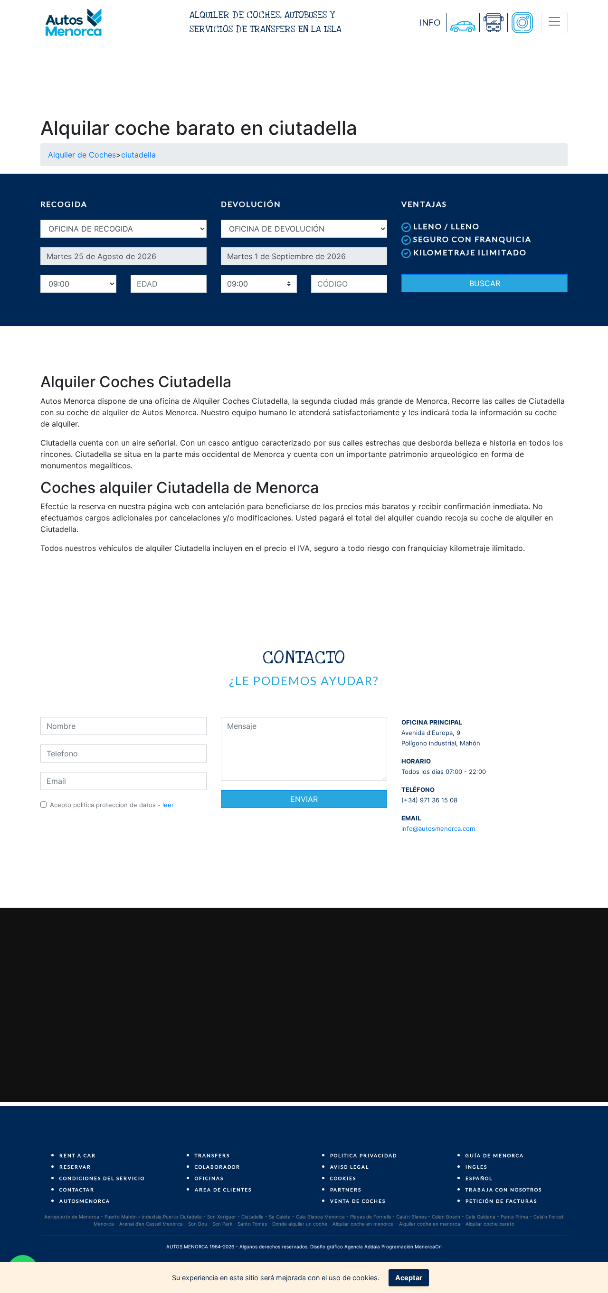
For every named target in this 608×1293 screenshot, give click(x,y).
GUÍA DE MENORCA (495, 1155)
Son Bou (197, 1224)
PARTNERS (345, 1189)
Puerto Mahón (120, 1216)
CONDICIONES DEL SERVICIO (102, 1178)
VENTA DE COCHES (358, 1201)
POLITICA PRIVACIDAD (363, 1155)
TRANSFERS (212, 1155)
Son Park (222, 1224)
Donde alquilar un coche (299, 1224)
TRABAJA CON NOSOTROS (504, 1189)
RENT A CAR (77, 1155)
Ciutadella (252, 1216)
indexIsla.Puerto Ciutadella (172, 1216)
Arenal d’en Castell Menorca (151, 1224)
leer (168, 805)
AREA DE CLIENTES (223, 1189)
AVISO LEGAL (349, 1167)
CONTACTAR (77, 1189)
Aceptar (408, 1278)
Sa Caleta (280, 1216)
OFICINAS (209, 1178)
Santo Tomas (252, 1224)
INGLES (476, 1167)
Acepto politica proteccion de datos (103, 805)
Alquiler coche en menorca (429, 1224)
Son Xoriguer (221, 1216)
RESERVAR (75, 1167)
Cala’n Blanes (411, 1216)
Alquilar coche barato (490, 1224)
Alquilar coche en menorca (363, 1224)
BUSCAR (484, 283)
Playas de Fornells (370, 1216)
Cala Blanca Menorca (320, 1216)
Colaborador (217, 1167)
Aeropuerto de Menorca (71, 1216)
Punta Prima (514, 1216)
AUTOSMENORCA (84, 1201)
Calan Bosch (446, 1216)
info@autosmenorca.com (438, 828)
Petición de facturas (501, 1201)
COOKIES (343, 1178)
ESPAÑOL (479, 1178)
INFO (429, 22)
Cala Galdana (480, 1216)
